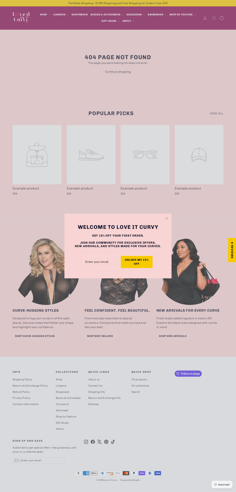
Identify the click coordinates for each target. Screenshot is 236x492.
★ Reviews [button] (232, 250)
